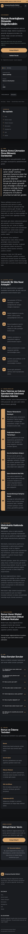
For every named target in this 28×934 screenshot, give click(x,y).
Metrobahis (6, 126)
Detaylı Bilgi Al (14, 50)
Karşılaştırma (7, 129)
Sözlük (5, 135)
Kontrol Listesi (7, 119)
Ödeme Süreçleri (8, 122)
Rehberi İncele (14, 55)
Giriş (5, 116)
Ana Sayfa (3, 101)
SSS (5, 132)
